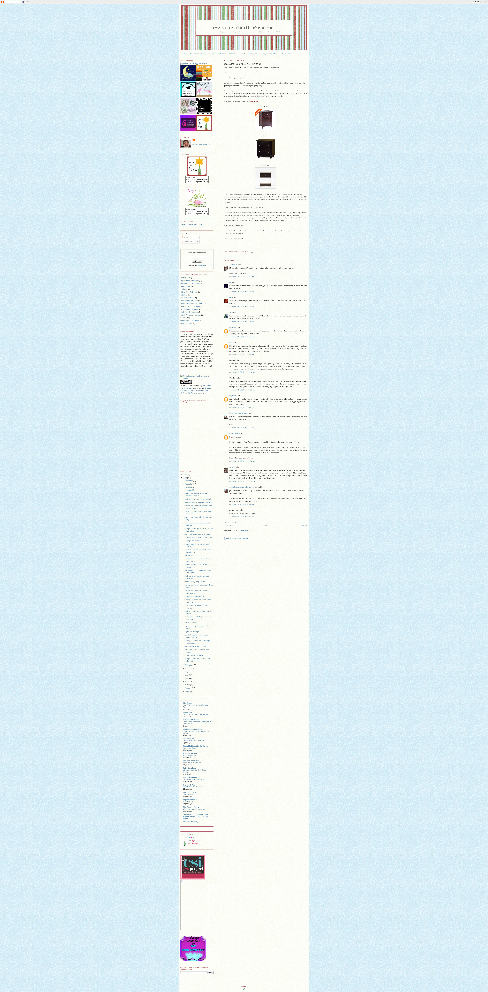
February (188, 688)
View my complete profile (201, 144)
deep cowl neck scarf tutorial (195, 646)
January (188, 691)
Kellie (231, 343)
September (189, 665)
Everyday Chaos (189, 792)
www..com (190, 837)
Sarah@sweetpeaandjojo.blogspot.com (243, 487)
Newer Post (228, 526)
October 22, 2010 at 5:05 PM (241, 292)
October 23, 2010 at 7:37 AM (241, 428)
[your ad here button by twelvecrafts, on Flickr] (204, 130)
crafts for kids (185, 278)
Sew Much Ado (189, 785)
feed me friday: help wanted (195, 582)
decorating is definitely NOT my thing (242, 64)
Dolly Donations (189, 768)
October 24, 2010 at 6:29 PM (241, 504)
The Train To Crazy (190, 822)
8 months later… (188, 794)
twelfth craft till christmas (189, 321)
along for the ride (190, 753)
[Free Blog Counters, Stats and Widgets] (244, 989)
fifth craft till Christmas (188, 292)
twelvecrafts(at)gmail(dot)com (191, 224)
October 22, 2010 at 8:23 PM (241, 337)
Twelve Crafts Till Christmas (244, 27)
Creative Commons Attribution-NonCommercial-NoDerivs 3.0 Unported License (195, 390)
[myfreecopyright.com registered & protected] (197, 378)
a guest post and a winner (194, 655)
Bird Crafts (187, 703)
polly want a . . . (190, 556)
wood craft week (186, 323)
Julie (231, 312)
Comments (187, 242)
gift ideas (183, 295)
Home (266, 526)
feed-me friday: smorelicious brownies (198, 502)
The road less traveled (192, 761)
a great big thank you (192, 632)
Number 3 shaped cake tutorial (193, 779)
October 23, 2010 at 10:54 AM (242, 461)
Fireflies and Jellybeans (192, 729)
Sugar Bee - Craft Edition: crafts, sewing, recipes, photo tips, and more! (196, 816)
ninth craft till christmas (189, 301)
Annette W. (233, 265)
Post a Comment (230, 522)
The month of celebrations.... (193, 763)
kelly (231, 297)
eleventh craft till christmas (190, 283)
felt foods (183, 289)
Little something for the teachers (194, 809)
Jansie (231, 467)
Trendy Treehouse (190, 778)
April (187, 681)
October (188, 487)
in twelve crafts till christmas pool (192, 842)
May (187, 678)
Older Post (304, 526)
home (184, 54)
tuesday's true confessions (190, 315)
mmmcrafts (187, 712)
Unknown (232, 327)
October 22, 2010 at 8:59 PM (241, 355)
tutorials (183, 318)
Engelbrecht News (190, 800)
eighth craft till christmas (189, 281)
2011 (185, 475)
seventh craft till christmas (190, 306)
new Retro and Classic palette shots (195, 714)
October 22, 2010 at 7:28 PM (241, 322)
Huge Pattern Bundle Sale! (192, 787)
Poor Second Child (189, 755)
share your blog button (269, 54)
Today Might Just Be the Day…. (195, 746)
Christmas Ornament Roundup (193, 741)
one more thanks (191, 623)
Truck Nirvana (188, 802)
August (188, 668)
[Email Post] (251, 251)
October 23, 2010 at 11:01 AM (242, 482)
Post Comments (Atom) (242, 530)
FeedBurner (202, 265)
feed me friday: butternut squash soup (198, 537)
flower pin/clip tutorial (192, 541)
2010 (185, 478)
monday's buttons (186, 298)
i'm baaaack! (189, 490)
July (187, 672)
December (189, 481)
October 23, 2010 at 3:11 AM (241, 408)
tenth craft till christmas (189, 312)
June (187, 675)
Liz (230, 282)
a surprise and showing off (194, 596)
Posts (185, 237)
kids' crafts (233, 54)
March (187, 685)
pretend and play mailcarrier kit (191, 304)
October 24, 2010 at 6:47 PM (241, 517)
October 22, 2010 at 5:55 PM (241, 307)
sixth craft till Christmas (189, 309)
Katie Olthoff (234, 433)
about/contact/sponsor (197, 54)
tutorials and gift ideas (217, 54)
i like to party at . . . (288, 54)
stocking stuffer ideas (249, 54)
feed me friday (185, 286)
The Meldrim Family (191, 807)
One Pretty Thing (189, 739)
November (189, 484)
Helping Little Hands (191, 720)
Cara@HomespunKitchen (238, 413)
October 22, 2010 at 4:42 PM (241, 277)
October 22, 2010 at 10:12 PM (242, 372)
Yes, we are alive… (189, 748)
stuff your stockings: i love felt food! (198, 499)
